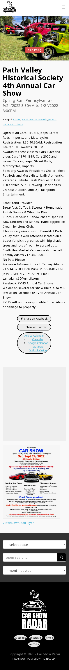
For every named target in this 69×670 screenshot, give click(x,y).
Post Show (33, 658)
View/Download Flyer (18, 523)
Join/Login (49, 658)
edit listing (34, 50)
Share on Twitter (35, 327)
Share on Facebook (35, 318)
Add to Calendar (34, 335)
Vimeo (49, 637)
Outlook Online (38, 350)
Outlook (38, 346)
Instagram (36, 637)
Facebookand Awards (34, 119)
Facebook (20, 637)
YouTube (34, 644)
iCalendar (37, 339)
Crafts (16, 119)
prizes (52, 119)
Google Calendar (38, 343)
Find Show (19, 658)
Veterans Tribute (13, 124)
